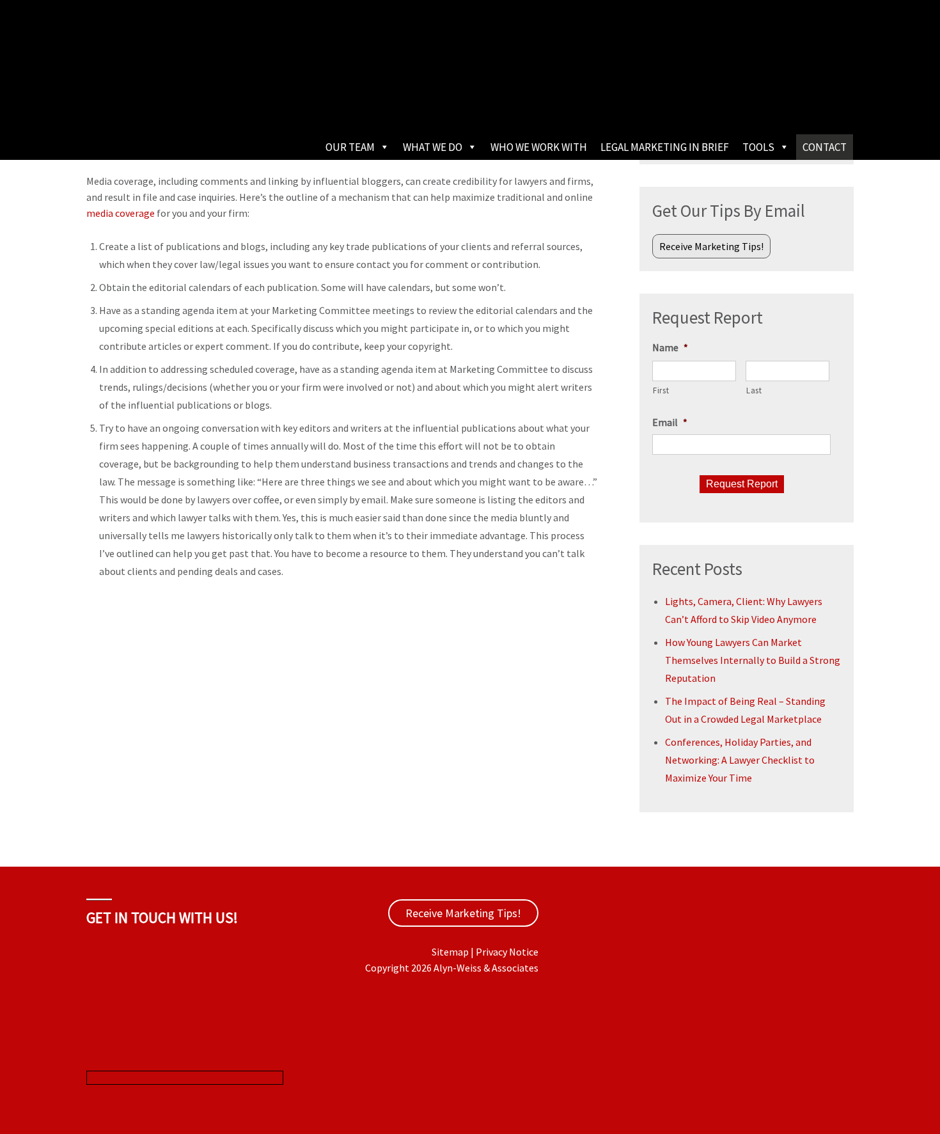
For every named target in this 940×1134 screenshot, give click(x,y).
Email (669, 422)
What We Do (432, 147)
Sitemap (450, 951)
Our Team (350, 147)
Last (754, 390)
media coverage (120, 213)
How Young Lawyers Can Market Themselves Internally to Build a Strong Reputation (752, 660)
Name (670, 347)
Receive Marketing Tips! (711, 246)
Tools (758, 147)
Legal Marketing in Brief (664, 147)
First (661, 390)
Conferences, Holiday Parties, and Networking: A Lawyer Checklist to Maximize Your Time (740, 760)
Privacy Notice (507, 951)
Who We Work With (538, 147)
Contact (825, 147)
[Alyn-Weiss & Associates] (182, 95)
